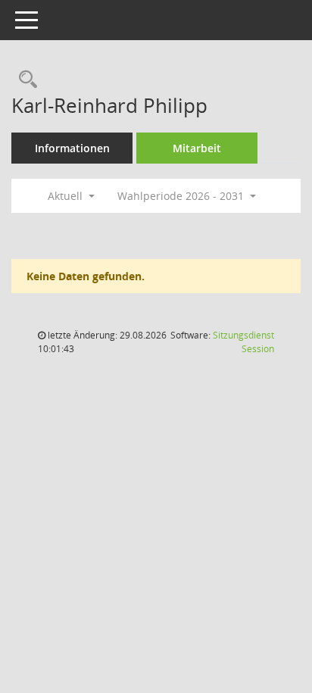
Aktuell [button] (67, 196)
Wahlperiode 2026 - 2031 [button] (182, 196)
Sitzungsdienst (243, 342)
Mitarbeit (197, 148)
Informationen (72, 148)
